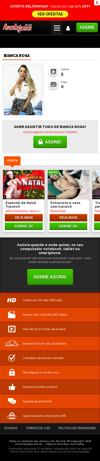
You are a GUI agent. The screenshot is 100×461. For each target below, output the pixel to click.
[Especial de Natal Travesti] (24, 184)
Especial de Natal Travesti (21, 205)
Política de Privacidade (77, 428)
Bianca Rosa (58, 210)
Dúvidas (10, 428)
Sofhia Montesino (17, 210)
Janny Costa (37, 210)
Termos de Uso (38, 428)
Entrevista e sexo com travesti (65, 205)
